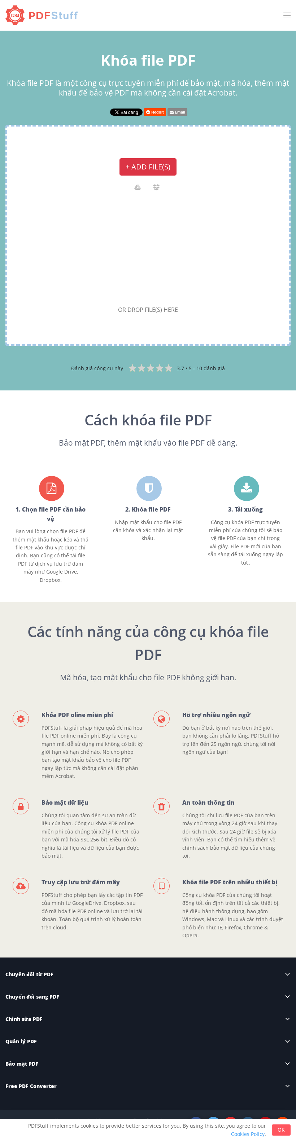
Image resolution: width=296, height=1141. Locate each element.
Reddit (157, 112)
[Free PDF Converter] (43, 15)
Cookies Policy (248, 1134)
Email (179, 112)
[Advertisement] (148, 250)
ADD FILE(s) (148, 167)
